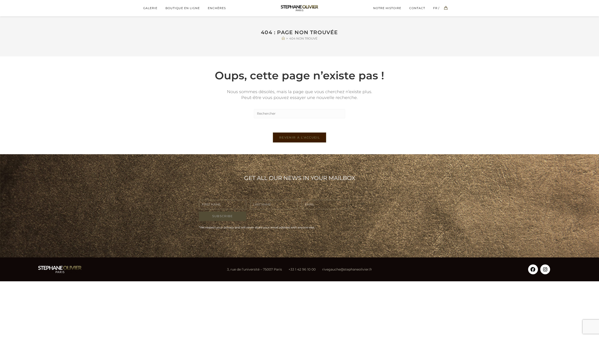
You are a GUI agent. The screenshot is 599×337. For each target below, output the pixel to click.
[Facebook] (533, 269)
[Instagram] (545, 269)
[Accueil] (283, 38)
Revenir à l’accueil (299, 137)
